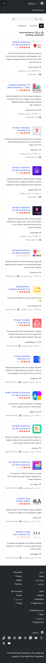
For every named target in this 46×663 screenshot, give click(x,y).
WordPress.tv (37, 603)
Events (19, 595)
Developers (39, 599)
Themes (18, 576)
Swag (18, 603)
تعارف (41, 572)
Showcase (17, 572)
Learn (41, 591)
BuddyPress (38, 622)
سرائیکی (35, 632)
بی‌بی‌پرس (39, 618)
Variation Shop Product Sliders (23, 499)
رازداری (41, 584)
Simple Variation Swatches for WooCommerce (17, 393)
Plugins (19, 580)
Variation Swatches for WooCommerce (21, 43)
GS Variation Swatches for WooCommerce (19, 463)
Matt (41, 614)
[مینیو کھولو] (3, 3)
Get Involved (16, 591)
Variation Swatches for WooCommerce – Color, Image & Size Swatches (19, 86)
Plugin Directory (38, 10)
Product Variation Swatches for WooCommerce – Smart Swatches (18, 321)
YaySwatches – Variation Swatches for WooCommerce (19, 288)
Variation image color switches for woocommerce (21, 533)
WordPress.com (36, 610)
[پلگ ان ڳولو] (13, 19)
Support (40, 595)
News (41, 576)
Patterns (18, 584)
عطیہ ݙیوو (18, 599)
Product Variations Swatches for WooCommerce (21, 129)
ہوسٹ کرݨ (40, 580)
